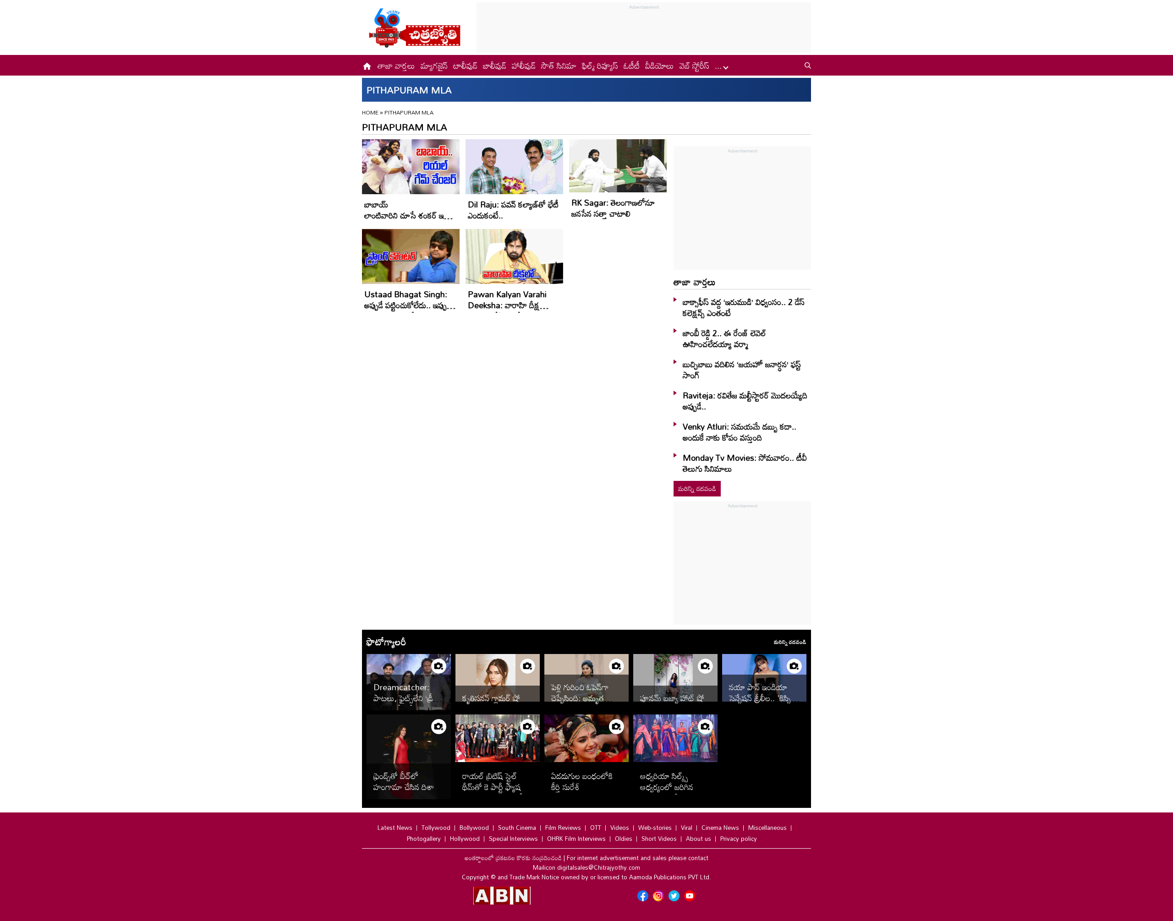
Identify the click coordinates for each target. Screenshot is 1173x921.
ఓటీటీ (632, 65)
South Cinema (517, 828)
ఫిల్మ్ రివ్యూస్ (600, 65)
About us (698, 839)
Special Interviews (513, 839)
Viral (686, 828)
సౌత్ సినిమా (558, 65)
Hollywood (465, 839)
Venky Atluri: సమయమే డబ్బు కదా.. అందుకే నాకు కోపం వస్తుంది (739, 432)
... (719, 65)
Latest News (395, 828)
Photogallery (424, 839)
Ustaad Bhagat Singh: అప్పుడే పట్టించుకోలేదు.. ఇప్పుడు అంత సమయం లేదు (409, 305)
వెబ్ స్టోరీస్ (694, 65)
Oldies (623, 839)
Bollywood (474, 828)
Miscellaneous (767, 828)
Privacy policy (738, 839)
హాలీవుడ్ (524, 65)
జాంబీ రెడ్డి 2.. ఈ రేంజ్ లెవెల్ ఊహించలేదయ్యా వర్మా (724, 338)
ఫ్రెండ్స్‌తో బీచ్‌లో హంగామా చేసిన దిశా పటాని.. (403, 787)
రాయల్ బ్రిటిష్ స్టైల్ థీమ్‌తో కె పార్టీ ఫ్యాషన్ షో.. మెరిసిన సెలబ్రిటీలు (496, 787)
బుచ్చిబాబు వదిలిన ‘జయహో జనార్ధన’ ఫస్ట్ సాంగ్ (742, 369)
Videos (619, 828)
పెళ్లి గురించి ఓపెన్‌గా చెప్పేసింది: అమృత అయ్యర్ (579, 698)
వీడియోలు (659, 65)
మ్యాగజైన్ (434, 65)
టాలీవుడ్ (465, 65)
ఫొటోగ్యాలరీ (386, 641)
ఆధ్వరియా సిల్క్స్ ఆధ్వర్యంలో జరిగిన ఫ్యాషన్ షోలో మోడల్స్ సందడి (671, 792)
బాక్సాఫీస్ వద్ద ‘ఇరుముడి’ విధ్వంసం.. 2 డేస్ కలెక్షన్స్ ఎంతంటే (744, 307)
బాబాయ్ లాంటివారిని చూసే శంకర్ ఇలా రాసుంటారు (407, 215)
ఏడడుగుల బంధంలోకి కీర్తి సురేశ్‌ (582, 781)
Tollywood (436, 828)
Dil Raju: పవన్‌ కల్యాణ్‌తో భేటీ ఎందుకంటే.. (513, 209)
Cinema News (720, 828)
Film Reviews (563, 828)
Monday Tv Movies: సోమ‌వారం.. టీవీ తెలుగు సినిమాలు (745, 463)
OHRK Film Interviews (576, 839)
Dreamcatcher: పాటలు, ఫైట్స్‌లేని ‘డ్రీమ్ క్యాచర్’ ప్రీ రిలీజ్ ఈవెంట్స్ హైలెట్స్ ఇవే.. (406, 703)
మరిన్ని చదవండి (697, 488)
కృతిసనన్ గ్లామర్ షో (492, 698)
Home (370, 112)
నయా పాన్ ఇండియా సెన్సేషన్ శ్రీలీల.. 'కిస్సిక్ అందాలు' (762, 698)
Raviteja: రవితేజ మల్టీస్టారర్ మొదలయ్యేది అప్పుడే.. (745, 400)
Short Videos (659, 839)
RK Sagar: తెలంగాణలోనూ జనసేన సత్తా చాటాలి (613, 208)
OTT (595, 828)
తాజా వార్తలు (396, 65)
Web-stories (655, 828)
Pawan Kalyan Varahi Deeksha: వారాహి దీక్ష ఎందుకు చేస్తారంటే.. (507, 305)
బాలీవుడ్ (494, 65)
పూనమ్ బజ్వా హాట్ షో (672, 698)
